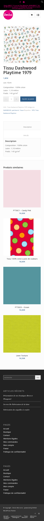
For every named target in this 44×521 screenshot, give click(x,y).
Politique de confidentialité (14, 452)
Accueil (6, 428)
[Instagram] (23, 2)
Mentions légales (10, 438)
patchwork (15, 110)
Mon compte (8, 445)
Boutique (7, 432)
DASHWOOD (7, 110)
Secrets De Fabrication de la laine (16, 404)
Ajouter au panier (28, 99)
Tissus (22, 110)
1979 (33, 110)
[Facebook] (20, 2)
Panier (6, 448)
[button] (42, 2)
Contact (6, 435)
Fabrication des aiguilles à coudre (16, 409)
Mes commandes (10, 442)
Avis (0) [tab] (23, 135)
